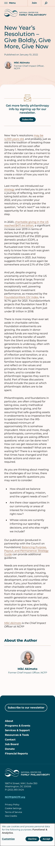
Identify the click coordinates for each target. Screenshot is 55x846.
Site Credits (11, 816)
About (9, 721)
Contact (10, 739)
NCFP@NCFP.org (15, 797)
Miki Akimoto (22, 62)
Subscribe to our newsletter (26, 707)
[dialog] (27, 834)
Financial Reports (16, 753)
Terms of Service (13, 812)
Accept (46, 839)
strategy (9, 189)
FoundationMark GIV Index (21, 297)
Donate (10, 748)
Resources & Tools (17, 734)
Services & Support (17, 730)
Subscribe (27, 119)
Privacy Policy (12, 804)
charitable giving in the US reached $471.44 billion (26, 223)
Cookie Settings (13, 808)
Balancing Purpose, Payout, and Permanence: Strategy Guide (26, 551)
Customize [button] (8, 839)
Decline (32, 839)
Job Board (11, 744)
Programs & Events (17, 725)
